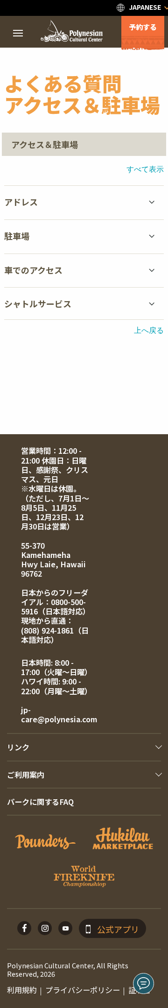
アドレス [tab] (21, 202)
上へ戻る (149, 329)
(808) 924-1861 (47, 630)
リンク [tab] (18, 747)
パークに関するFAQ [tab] (40, 801)
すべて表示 (145, 168)
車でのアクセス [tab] (33, 270)
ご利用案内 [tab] (25, 774)
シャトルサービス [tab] (37, 303)
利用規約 (22, 989)
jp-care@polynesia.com (59, 714)
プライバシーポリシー (82, 989)
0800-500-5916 (53, 606)
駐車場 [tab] (16, 236)
